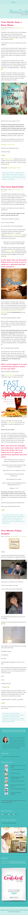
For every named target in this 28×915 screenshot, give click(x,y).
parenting (11, 177)
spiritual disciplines (19, 521)
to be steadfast (11, 422)
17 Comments (22, 536)
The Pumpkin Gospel (14, 773)
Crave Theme (12, 910)
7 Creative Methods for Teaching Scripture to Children (17, 777)
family (15, 174)
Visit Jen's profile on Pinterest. (9, 823)
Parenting (11, 172)
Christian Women (6, 518)
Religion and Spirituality (8, 179)
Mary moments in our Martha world (13, 235)
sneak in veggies (10, 251)
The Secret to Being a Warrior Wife (17, 788)
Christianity (11, 515)
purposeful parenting (20, 177)
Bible (11, 516)
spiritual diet (11, 521)
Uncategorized (6, 715)
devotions (4, 519)
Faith (12, 174)
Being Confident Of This (14, 10)
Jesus (13, 176)
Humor (8, 720)
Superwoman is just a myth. (8, 144)
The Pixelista (20, 910)
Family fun (15, 718)
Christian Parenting (15, 716)
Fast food (10, 519)
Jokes (18, 720)
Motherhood (5, 177)
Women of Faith (19, 515)
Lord (14, 519)
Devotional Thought (17, 518)
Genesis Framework (15, 911)
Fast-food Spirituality (12, 187)
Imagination (13, 720)
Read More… (18, 748)
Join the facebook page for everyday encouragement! (13, 801)
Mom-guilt (18, 176)
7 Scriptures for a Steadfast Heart (17, 769)
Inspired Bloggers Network (14, 167)
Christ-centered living (18, 516)
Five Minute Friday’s (8, 159)
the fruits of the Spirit (9, 375)
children (8, 174)
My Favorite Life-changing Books (17, 781)
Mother (23, 176)
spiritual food (5, 523)
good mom (8, 176)
